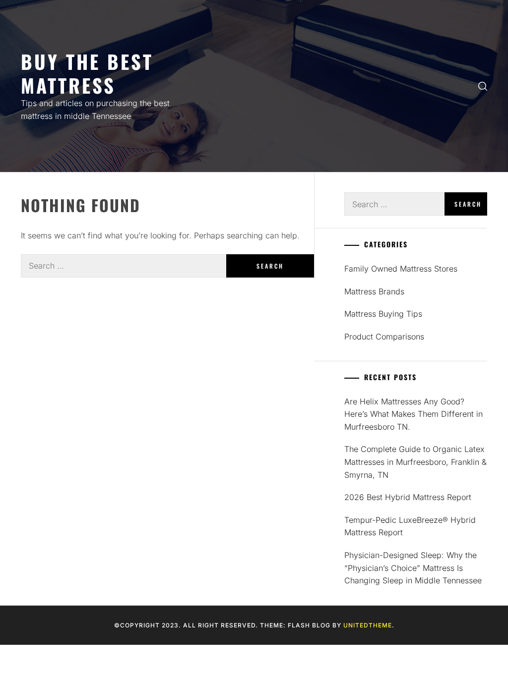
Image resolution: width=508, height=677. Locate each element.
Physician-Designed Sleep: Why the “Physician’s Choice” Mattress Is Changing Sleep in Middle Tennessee (413, 567)
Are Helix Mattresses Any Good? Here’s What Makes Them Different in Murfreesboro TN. (413, 414)
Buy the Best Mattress (87, 73)
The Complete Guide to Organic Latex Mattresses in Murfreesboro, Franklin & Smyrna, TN (415, 461)
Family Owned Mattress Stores (400, 269)
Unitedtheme (367, 625)
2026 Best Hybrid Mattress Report (407, 497)
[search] (482, 86)
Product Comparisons (384, 336)
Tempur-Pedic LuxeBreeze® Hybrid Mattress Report (410, 526)
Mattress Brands (374, 291)
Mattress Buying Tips (383, 314)
